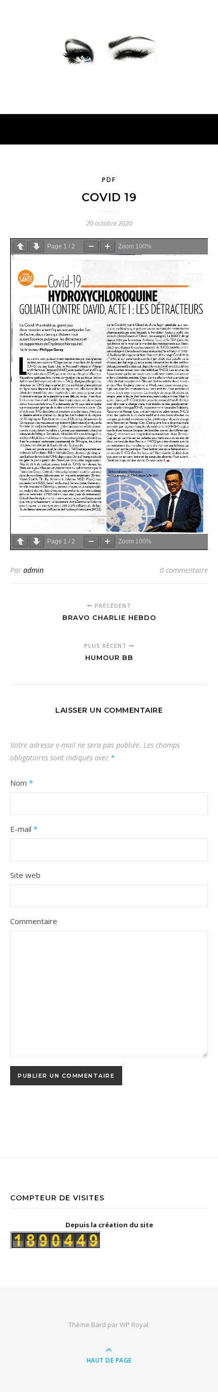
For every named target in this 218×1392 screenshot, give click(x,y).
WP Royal (134, 1324)
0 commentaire (184, 570)
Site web (25, 875)
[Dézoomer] (91, 246)
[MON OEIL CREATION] (109, 47)
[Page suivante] (36, 246)
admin (33, 570)
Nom (21, 783)
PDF (109, 179)
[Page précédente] (20, 246)
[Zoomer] (107, 246)
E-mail (24, 829)
